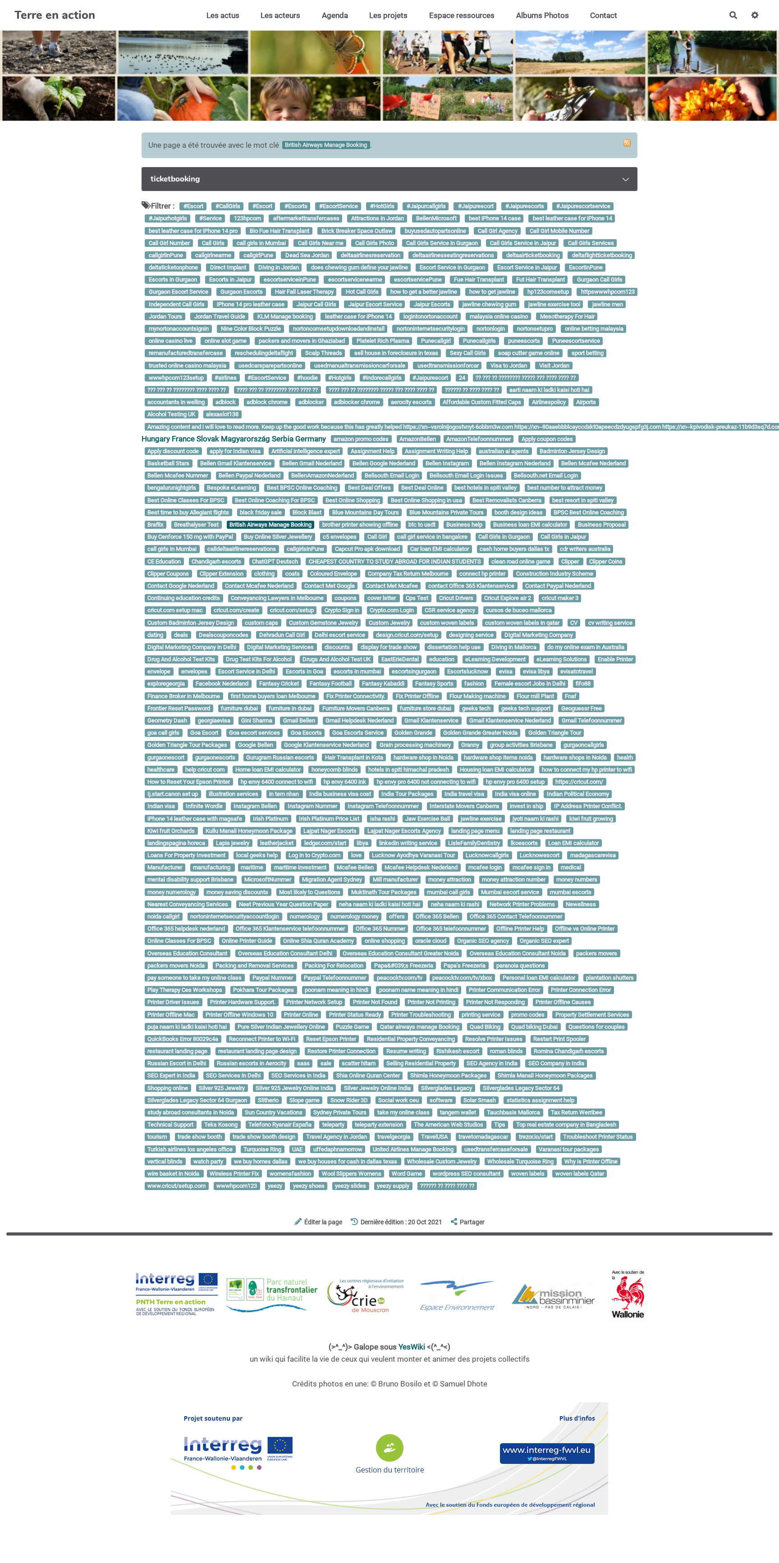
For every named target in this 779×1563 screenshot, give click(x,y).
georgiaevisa (214, 720)
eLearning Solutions (561, 659)
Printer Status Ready (355, 1014)
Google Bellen (255, 745)
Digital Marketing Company (538, 635)
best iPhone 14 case (494, 218)
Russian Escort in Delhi (176, 1063)
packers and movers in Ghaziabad (301, 340)
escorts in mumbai (357, 671)
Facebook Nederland (222, 684)
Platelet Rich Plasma (382, 340)
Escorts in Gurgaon (172, 280)
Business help (464, 524)
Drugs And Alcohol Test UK (336, 659)
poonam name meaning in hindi (418, 989)
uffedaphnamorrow (337, 1149)
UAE (297, 1149)
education (441, 659)
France (183, 438)
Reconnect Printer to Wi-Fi (262, 1039)
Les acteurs (280, 15)
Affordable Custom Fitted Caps (482, 402)
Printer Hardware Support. (242, 1002)
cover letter (382, 598)
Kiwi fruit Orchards (171, 830)
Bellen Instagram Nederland (515, 463)
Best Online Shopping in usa (426, 500)
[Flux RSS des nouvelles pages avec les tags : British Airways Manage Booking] (627, 142)
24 (462, 377)
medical (571, 867)
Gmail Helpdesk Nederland (359, 720)
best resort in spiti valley (583, 500)
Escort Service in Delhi (246, 671)
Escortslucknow (467, 671)
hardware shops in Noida (576, 757)
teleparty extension (379, 1124)
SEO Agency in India (492, 1063)
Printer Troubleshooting (421, 1014)
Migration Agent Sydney (332, 880)
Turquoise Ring (262, 1149)
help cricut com (205, 769)
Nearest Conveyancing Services (187, 904)
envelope (158, 671)
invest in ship (526, 806)
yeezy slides (350, 1185)
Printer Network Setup (314, 1002)
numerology (305, 916)
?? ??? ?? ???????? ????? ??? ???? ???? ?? (526, 377)
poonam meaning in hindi (336, 989)
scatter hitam (359, 1063)
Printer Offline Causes (563, 1002)
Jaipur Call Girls (315, 304)
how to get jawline (491, 292)
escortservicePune (417, 280)
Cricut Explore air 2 (507, 598)
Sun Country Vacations (273, 1112)
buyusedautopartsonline (434, 230)
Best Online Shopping (352, 500)
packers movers (596, 953)
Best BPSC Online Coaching (302, 488)
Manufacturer (164, 867)
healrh (625, 757)
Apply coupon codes (547, 439)
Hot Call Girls (361, 292)
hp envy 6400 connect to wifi (277, 781)
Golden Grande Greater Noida (480, 732)
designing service (471, 635)
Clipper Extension (221, 573)
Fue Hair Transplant (478, 280)
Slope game (304, 1100)
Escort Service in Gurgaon (451, 267)
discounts (337, 647)
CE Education (164, 561)
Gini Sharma (256, 720)
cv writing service (610, 622)
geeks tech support (525, 708)
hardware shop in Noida (424, 757)
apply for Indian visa (235, 451)
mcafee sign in (531, 867)
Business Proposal (602, 524)
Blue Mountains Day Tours (365, 512)
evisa (506, 671)
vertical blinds (165, 1161)
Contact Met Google (329, 585)
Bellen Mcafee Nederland (593, 463)
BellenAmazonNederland (322, 476)
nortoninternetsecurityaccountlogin (234, 916)
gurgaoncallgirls (584, 745)
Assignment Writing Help (436, 451)
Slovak (208, 438)
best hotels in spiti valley (485, 488)
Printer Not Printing (431, 1002)
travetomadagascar (483, 1137)
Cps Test (417, 598)
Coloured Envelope (333, 573)
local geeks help (257, 855)
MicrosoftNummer (267, 880)
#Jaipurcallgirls (425, 206)
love (356, 855)
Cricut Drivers (456, 598)
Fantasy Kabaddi (383, 684)
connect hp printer (482, 573)
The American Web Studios (448, 1124)
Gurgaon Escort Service (177, 292)
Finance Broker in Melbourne (183, 696)
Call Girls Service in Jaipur (522, 243)
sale (326, 1063)
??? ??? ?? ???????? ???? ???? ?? (186, 389)
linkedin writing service (408, 843)
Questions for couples (596, 1026)
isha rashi (382, 818)
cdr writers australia (585, 549)
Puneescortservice (575, 340)
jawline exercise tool (553, 304)
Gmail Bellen (299, 720)
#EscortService (338, 206)
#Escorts (295, 206)
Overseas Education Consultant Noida (518, 953)
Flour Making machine (477, 696)
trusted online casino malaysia (186, 365)
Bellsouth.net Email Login (546, 476)
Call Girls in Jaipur (563, 536)
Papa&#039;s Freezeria (403, 965)
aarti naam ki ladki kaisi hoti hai (549, 389)
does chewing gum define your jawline (359, 267)
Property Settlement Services (592, 1014)
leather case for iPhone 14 (358, 316)
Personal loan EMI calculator (539, 977)
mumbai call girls (448, 892)
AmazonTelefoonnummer (478, 439)
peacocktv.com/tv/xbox (462, 977)
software (441, 1100)
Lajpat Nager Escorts (330, 830)
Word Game (407, 1173)
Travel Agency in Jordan (336, 1137)
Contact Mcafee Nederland (259, 585)
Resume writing (406, 1051)
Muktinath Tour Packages (384, 892)
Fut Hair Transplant (540, 280)
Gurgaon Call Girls (599, 280)
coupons (346, 598)
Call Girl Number (168, 243)
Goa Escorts (306, 732)
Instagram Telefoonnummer (383, 806)
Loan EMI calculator (573, 843)
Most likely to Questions (309, 892)
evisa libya (536, 671)
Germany (310, 438)
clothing (264, 573)
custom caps (261, 622)
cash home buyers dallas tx (514, 549)
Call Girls (213, 243)
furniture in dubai (290, 708)
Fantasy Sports (434, 684)
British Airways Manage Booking (270, 524)
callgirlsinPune (305, 549)
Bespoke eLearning (231, 488)
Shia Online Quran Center (368, 1075)
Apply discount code (173, 451)
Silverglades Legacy (446, 1088)
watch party (208, 1161)
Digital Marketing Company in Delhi (191, 647)
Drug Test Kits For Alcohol (259, 659)
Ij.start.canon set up (172, 794)
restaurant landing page (177, 1051)
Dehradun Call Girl (282, 635)
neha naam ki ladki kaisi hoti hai (379, 904)
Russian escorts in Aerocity (251, 1063)
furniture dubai (239, 708)
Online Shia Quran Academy (318, 941)
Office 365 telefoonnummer (451, 928)
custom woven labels (447, 622)
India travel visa (464, 794)
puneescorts (523, 340)
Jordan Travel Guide (219, 316)
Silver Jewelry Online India (377, 1088)
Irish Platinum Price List (329, 818)
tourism (157, 1137)
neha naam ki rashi (455, 904)
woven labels (528, 1173)
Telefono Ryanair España (280, 1124)
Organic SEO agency (483, 941)
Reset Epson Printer (331, 1039)
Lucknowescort (539, 855)
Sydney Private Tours (340, 1112)
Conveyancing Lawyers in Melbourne (277, 598)
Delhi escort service (340, 635)
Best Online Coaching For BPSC (275, 500)
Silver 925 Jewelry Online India (294, 1088)
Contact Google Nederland (180, 585)
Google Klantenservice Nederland (326, 745)
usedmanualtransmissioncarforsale (359, 365)
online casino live (169, 340)
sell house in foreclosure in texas (395, 353)
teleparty (333, 1124)
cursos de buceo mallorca (519, 610)
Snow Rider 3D (349, 1100)
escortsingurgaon (414, 671)
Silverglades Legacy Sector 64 (521, 1088)
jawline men (607, 304)
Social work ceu (398, 1100)
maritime (252, 867)
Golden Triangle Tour (554, 732)
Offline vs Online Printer (584, 928)
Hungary (156, 438)
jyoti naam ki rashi (536, 818)
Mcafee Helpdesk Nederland (421, 867)
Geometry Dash (167, 720)
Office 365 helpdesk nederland (186, 928)
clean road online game (520, 561)
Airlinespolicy (549, 402)
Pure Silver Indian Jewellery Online (281, 1026)
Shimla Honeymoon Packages (448, 1075)
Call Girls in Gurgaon (504, 536)
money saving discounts (237, 892)
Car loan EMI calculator (439, 549)
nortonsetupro (534, 328)
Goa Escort (204, 732)
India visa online (515, 794)
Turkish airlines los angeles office (190, 1149)
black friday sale (261, 512)
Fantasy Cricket (279, 684)
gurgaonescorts (215, 757)
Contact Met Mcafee (392, 585)
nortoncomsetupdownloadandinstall (338, 328)
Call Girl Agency (497, 230)
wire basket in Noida (174, 1173)
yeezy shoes (309, 1185)
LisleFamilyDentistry (474, 843)
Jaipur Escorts (431, 304)
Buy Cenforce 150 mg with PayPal (190, 536)
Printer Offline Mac (171, 1014)
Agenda (335, 15)
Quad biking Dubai (534, 1026)
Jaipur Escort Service (374, 304)
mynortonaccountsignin (178, 328)
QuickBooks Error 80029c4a (182, 1039)
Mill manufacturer (395, 880)
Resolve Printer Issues (493, 1039)
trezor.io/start (536, 1137)
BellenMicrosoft (436, 218)
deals (181, 635)
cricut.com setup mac (175, 610)
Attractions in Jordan (377, 218)
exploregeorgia (166, 684)
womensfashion (290, 1173)
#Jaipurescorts (524, 206)
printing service (481, 1014)
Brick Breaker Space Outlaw (356, 230)
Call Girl (377, 536)
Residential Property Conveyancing (411, 1039)
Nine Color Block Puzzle (250, 328)
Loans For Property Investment (186, 855)
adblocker (311, 402)
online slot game (225, 340)
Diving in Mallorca (513, 647)
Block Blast (307, 512)
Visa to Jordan (508, 365)
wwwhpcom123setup (175, 377)
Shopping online (167, 1088)
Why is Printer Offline (591, 1161)
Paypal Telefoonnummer (335, 977)
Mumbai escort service (510, 892)
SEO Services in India (298, 1075)
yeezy (275, 1185)
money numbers (576, 880)
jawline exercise (481, 818)
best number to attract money (564, 488)
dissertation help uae (454, 647)
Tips (499, 1124)
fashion (474, 684)
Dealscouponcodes (223, 635)
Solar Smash (479, 1100)
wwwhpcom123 (236, 1185)
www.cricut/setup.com (176, 1185)
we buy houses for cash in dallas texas (348, 1161)
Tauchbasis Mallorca (513, 1112)
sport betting (587, 353)
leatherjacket (276, 843)
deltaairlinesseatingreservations (452, 255)
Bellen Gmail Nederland (312, 463)
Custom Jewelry (389, 622)
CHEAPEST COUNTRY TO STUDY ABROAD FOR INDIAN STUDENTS (395, 561)
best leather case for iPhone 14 (572, 218)
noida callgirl (163, 916)
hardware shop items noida (498, 757)
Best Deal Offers (369, 488)
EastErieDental (400, 659)
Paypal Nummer (272, 977)
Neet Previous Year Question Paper (283, 904)
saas (303, 1063)
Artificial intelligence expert (305, 451)
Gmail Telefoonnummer (592, 720)
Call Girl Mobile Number (558, 230)
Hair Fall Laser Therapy (304, 292)
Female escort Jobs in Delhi (530, 684)
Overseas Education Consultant (187, 953)
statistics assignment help (540, 1100)
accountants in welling (176, 402)
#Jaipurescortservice (582, 206)
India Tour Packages (407, 794)
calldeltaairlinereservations (241, 549)
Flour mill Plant (535, 696)
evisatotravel (576, 671)
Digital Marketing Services (280, 647)
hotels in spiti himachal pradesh (408, 769)
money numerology (171, 892)
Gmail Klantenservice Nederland (510, 720)
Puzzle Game (352, 1026)
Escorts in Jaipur (230, 280)
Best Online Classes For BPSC (185, 500)
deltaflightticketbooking (601, 255)
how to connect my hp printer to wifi (587, 769)
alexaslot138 (222, 414)
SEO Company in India (556, 1063)
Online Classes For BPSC (179, 941)
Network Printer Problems (522, 904)
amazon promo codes (361, 439)
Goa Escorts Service (358, 732)
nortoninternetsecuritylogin (430, 328)
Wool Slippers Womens (351, 1173)
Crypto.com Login (392, 610)
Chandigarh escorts (216, 561)
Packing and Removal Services (254, 965)
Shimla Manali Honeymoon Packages (545, 1075)
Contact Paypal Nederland (558, 585)
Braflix (155, 524)
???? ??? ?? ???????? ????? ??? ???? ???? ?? (381, 389)
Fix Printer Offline (417, 696)
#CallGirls (227, 206)
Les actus (222, 15)
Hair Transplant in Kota (354, 757)
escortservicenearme (354, 280)
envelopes (194, 671)
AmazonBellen (418, 439)
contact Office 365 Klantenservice (471, 585)
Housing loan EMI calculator (495, 769)
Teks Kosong (221, 1124)
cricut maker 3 (560, 598)
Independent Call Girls (176, 304)
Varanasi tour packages (569, 1149)
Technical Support (170, 1124)
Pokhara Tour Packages (263, 989)
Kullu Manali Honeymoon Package (249, 830)
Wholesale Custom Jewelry (442, 1161)
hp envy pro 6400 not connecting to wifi (426, 781)
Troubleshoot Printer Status (598, 1137)
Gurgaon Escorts (241, 292)
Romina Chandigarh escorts (569, 1051)
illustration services (233, 794)
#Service (210, 218)
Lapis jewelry (232, 843)
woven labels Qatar (579, 1173)
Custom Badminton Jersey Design (190, 622)
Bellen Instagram (447, 463)
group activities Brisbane (521, 745)
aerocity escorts (411, 402)
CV (573, 622)
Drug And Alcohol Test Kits (181, 659)
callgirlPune (257, 255)
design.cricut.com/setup (407, 635)
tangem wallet (458, 1112)
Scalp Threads (323, 353)
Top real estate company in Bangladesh (566, 1124)
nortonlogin (490, 328)
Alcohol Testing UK (171, 414)
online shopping (385, 941)
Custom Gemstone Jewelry (323, 622)
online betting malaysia (593, 328)
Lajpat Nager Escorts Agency (404, 830)
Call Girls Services (590, 243)
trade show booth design (264, 1137)
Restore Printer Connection (341, 1051)
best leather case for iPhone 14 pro (192, 230)
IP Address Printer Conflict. (588, 806)
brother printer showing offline (360, 524)
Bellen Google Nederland (384, 463)
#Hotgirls (340, 377)
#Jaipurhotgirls (167, 218)
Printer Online (301, 1014)
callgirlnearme (212, 255)
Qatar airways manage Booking (419, 1026)
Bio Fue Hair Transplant (278, 230)
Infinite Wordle (204, 806)
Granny (470, 745)
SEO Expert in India (171, 1075)
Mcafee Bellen (355, 867)
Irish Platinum (270, 818)
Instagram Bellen (255, 806)
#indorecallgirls (382, 377)
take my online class (403, 1112)
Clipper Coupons (168, 573)
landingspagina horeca (176, 843)
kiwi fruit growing (591, 818)
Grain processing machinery (415, 745)
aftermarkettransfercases (305, 218)
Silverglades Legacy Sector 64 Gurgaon (197, 1100)
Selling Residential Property (421, 1063)
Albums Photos (542, 15)
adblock (225, 402)
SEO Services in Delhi (233, 1075)
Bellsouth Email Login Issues (466, 476)
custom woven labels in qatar (522, 622)
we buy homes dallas (261, 1161)
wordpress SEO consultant (466, 1173)
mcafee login (485, 867)
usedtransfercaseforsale (496, 1149)
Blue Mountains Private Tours (446, 512)
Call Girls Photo (374, 243)
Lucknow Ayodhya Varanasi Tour (413, 855)
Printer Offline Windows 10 (239, 1014)
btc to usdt (421, 524)
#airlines (226, 377)
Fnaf (571, 696)
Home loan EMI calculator (268, 769)
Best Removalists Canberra (506, 500)
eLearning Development (495, 659)
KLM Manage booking (284, 316)
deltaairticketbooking (532, 255)
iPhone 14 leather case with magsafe (194, 818)
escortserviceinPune (289, 280)
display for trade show (389, 647)
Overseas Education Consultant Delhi (286, 953)
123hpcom (247, 218)
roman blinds (506, 1051)
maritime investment (300, 867)
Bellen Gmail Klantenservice (235, 463)
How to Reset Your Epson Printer (188, 781)
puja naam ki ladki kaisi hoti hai (187, 1026)
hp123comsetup (547, 292)
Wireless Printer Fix (234, 1173)
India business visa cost (340, 794)
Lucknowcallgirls (487, 855)
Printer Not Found (375, 1002)
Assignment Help (372, 451)
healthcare (160, 769)
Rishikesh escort (457, 1051)
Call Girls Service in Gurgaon (441, 243)
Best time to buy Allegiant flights (188, 512)
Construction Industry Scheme (554, 573)
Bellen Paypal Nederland (249, 476)
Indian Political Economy (578, 794)
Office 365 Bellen (437, 916)
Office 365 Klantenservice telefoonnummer (290, 928)
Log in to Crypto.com (314, 855)
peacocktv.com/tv (400, 977)
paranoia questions (520, 965)
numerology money (354, 916)
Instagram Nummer (312, 806)
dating (155, 635)
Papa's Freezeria (465, 965)
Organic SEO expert (544, 941)
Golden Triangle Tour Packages (187, 745)
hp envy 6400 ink (345, 781)
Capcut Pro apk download (367, 549)
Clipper (570, 561)
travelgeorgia (393, 1137)
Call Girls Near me (320, 243)
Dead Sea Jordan (306, 255)
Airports (586, 402)
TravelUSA (434, 1137)
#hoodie (307, 377)
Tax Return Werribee (576, 1112)
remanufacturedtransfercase (185, 353)
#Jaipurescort (475, 206)
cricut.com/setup (292, 610)
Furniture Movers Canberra (356, 708)
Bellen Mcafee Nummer (177, 476)
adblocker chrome (357, 402)
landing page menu (475, 830)
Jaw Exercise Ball (427, 818)
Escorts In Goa (304, 671)
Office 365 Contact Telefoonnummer (516, 916)
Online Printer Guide (247, 941)
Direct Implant (227, 267)
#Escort (192, 206)
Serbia (282, 438)
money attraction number (513, 880)
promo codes (528, 1014)
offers (397, 916)
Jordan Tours (164, 316)
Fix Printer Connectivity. (355, 696)
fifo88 (583, 684)
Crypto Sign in (342, 610)
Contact (603, 15)
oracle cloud (430, 941)
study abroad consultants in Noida (190, 1112)
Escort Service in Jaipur (526, 267)
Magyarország (245, 438)
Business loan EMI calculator (530, 524)
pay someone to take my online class (194, 977)
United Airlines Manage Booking (413, 1149)
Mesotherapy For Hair (567, 316)
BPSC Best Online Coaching (589, 512)
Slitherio (268, 1100)
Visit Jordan (553, 365)
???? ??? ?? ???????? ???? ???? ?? (277, 389)
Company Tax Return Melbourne (408, 573)
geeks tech (476, 708)
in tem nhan (284, 794)
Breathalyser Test (196, 524)
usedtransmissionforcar (447, 365)
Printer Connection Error (581, 989)
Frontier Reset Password (178, 708)
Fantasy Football (331, 684)
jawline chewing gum (488, 304)
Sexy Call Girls (467, 353)
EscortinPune (585, 267)
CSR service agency (450, 610)
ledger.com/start (325, 843)
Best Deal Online (422, 488)
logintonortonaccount (430, 316)
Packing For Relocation (334, 965)
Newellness (581, 904)
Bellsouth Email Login (392, 476)
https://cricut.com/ (579, 781)
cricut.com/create (236, 610)
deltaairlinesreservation (369, 255)
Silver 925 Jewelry (222, 1088)
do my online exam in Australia (585, 647)
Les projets (388, 15)
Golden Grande (413, 732)
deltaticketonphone (172, 267)
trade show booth (200, 1137)
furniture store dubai (425, 708)
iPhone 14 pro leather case (249, 304)
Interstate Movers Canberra (464, 806)
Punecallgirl (435, 340)
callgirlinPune (165, 255)
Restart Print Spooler (559, 1039)
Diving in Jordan (278, 267)
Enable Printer (615, 659)
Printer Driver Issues (173, 1002)
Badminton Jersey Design (572, 451)
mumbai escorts (570, 892)
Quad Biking (485, 1026)
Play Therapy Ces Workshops (184, 989)
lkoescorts (524, 843)
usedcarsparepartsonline (269, 365)
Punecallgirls (479, 340)
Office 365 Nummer (380, 928)
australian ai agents (504, 451)
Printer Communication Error (504, 989)
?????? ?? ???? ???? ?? (472, 389)
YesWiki (412, 1346)
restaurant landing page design (257, 1051)
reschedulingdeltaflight (263, 353)
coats (292, 573)
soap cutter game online (528, 353)
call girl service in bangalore (432, 536)
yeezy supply (393, 1185)
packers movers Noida (176, 965)
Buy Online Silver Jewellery (278, 536)
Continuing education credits (183, 598)
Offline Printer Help (520, 928)
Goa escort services (254, 732)
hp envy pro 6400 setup (515, 781)
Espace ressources (462, 15)
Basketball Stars (168, 463)
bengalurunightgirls (171, 488)
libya (362, 843)
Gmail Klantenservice (431, 720)
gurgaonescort (165, 757)
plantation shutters (610, 977)
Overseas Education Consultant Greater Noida (401, 953)
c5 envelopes (340, 536)
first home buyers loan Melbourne (273, 696)
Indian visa (161, 806)
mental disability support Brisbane (190, 880)
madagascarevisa (593, 855)
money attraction (449, 880)
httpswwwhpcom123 (607, 292)
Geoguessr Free (581, 708)
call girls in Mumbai (260, 243)
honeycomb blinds (335, 769)
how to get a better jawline (423, 292)
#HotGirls (381, 206)
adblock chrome (267, 402)
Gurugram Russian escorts (280, 757)
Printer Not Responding (495, 1002)
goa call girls (163, 732)
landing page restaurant (540, 830)
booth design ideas (519, 512)
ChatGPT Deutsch (275, 561)
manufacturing (212, 867)
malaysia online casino (498, 316)
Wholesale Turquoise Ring (520, 1161)
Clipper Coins (606, 561)
